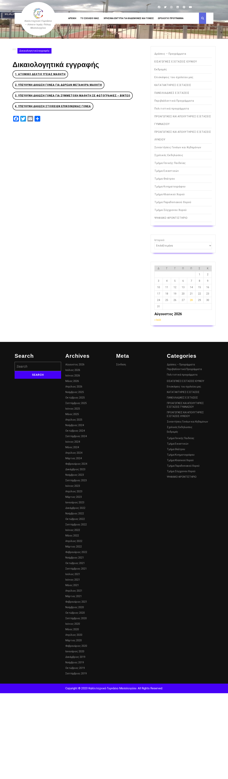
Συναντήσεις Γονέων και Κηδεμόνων (177, 147)
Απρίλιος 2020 (73, 634)
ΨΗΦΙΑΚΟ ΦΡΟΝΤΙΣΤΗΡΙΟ (171, 217)
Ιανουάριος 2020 (74, 651)
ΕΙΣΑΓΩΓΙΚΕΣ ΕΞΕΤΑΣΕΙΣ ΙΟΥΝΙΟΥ (175, 61)
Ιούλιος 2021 (72, 574)
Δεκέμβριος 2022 (75, 508)
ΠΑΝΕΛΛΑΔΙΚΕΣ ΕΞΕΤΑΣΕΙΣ (171, 92)
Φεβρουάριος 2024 (76, 463)
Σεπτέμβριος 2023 (76, 480)
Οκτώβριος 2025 (75, 397)
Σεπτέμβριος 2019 (76, 673)
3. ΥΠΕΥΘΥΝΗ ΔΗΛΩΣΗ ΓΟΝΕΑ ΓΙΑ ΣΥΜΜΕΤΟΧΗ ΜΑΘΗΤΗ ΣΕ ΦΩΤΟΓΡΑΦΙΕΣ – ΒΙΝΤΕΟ (72, 95)
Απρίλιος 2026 (73, 386)
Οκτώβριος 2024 (75, 430)
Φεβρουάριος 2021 (76, 601)
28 (191, 300)
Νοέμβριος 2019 (74, 662)
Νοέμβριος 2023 (74, 474)
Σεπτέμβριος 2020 (76, 618)
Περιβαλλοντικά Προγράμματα (174, 100)
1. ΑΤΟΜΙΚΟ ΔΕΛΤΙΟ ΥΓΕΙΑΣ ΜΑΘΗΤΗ (40, 74)
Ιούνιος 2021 (72, 579)
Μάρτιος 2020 (73, 640)
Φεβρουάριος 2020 (76, 645)
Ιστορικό (159, 240)
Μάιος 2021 (72, 585)
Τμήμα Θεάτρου (164, 178)
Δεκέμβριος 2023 (75, 469)
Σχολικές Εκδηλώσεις (168, 155)
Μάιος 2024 (72, 447)
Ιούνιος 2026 (72, 375)
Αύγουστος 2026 (74, 364)
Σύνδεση (121, 364)
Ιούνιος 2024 (72, 441)
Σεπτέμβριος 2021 (76, 568)
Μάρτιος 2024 (73, 458)
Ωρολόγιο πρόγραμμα (170, 18)
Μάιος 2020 (72, 629)
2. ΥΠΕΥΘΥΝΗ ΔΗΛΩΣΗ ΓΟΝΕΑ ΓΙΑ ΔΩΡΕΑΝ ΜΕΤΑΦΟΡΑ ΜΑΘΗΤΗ (58, 84)
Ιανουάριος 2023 (74, 502)
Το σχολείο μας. (90, 18)
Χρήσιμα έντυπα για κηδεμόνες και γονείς (129, 18)
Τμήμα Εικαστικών (166, 170)
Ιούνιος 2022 (72, 530)
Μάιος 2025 (72, 414)
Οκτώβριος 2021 (75, 563)
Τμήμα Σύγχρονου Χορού (170, 210)
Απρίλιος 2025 (73, 419)
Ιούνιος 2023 (72, 485)
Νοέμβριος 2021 (74, 557)
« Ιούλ (157, 319)
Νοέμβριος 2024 (74, 425)
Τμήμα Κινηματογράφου (170, 186)
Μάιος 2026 (72, 381)
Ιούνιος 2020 (72, 623)
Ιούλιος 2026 (72, 370)
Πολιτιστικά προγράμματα (171, 108)
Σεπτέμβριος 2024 (76, 436)
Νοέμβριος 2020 (74, 607)
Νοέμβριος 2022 (74, 513)
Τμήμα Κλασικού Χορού (169, 194)
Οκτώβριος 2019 (75, 668)
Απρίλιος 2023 (73, 491)
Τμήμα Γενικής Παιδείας (170, 163)
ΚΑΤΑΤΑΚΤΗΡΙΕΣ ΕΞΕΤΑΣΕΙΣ (172, 85)
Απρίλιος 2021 (73, 590)
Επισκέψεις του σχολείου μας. (174, 77)
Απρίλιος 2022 (73, 541)
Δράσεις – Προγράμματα (170, 53)
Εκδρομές (160, 69)
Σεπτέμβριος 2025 (76, 403)
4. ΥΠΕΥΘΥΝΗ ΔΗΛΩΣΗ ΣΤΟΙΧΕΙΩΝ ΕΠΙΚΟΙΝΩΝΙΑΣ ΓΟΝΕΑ (53, 106)
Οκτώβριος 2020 (75, 612)
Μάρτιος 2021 (73, 596)
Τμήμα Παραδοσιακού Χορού (172, 202)
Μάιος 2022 (72, 535)
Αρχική (72, 18)
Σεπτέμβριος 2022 (76, 524)
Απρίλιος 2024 (73, 452)
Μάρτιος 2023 (73, 496)
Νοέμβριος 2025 (74, 392)
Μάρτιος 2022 (73, 546)
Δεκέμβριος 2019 (75, 656)
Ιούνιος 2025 (72, 408)
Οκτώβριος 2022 (75, 519)
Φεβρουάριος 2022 (76, 552)
